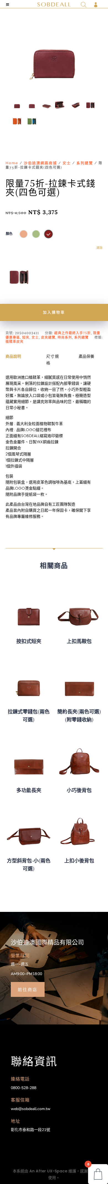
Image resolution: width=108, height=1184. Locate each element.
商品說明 (13, 356)
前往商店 (28, 989)
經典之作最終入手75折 (72, 333)
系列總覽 (84, 163)
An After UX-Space (48, 1171)
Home (12, 163)
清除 (99, 248)
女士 (67, 163)
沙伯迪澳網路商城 (40, 163)
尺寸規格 (52, 360)
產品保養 (86, 356)
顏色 (9, 234)
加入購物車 (54, 312)
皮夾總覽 (48, 337)
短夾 (25, 337)
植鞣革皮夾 (15, 341)
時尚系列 (65, 337)
